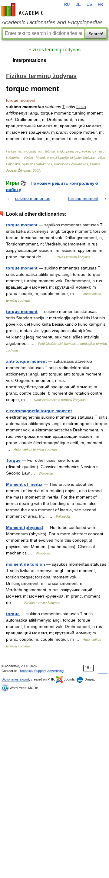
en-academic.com (23, 9)
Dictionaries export (15, 679)
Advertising (55, 671)
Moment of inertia (24, 484)
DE (78, 4)
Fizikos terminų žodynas (54, 49)
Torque (13, 460)
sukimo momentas (32, 198)
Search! (95, 33)
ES (89, 4)
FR (100, 4)
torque (13, 613)
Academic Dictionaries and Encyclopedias (52, 22)
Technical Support (32, 671)
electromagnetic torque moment (39, 410)
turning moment (83, 198)
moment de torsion (25, 564)
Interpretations (29, 60)
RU (67, 4)
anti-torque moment (26, 361)
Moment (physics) (24, 527)
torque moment (22, 224)
